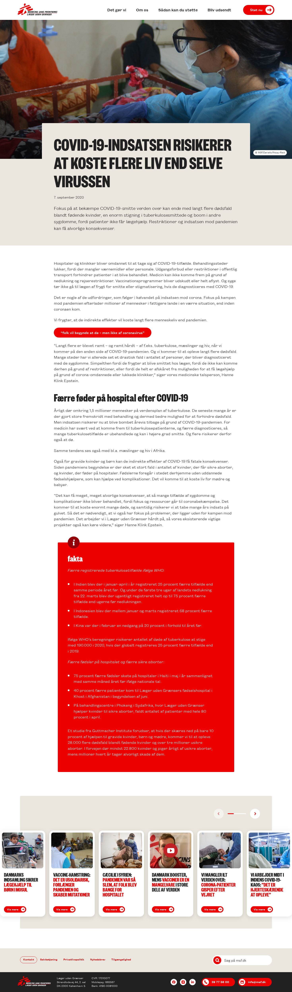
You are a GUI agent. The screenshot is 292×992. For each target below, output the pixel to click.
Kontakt (28, 959)
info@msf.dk (257, 982)
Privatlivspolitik (73, 959)
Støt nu (256, 10)
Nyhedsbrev (97, 959)
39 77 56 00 (220, 982)
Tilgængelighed (121, 959)
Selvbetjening (48, 959)
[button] (231, 813)
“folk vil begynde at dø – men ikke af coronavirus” (102, 332)
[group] (22, 874)
